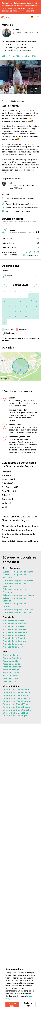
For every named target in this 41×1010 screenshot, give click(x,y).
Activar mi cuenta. (26, 11)
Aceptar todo (12, 1004)
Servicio (5, 271)
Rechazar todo (28, 1004)
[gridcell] (31, 295)
